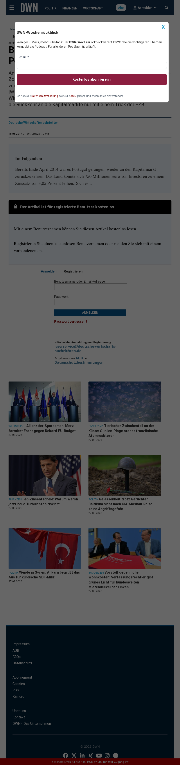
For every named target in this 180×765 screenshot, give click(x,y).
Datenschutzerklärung (44, 96)
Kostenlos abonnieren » (91, 79)
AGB (73, 96)
